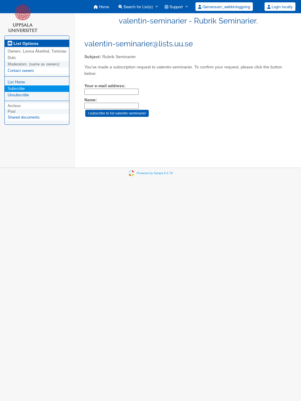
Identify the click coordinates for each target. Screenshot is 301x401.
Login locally (281, 6)
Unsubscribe (18, 95)
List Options (25, 43)
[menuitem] (101, 6)
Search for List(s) (137, 6)
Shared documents (24, 117)
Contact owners (21, 70)
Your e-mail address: (105, 86)
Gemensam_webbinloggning (225, 6)
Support (175, 6)
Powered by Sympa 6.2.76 (155, 173)
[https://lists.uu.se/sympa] (22, 18)
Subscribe (16, 88)
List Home (16, 82)
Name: (90, 100)
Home (103, 6)
